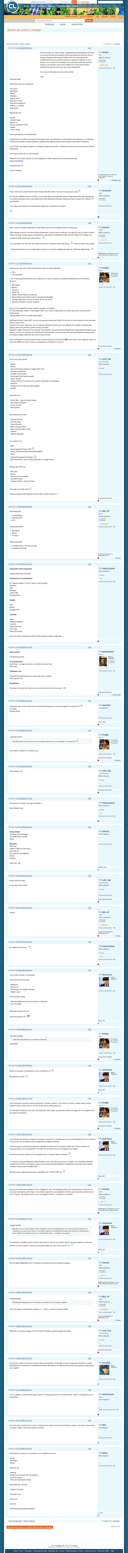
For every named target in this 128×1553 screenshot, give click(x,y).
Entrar (74, 2)
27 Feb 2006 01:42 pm (24, 701)
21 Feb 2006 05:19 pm (24, 48)
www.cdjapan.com (16, 771)
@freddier (117, 348)
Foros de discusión (12, 44)
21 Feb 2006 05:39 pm (24, 223)
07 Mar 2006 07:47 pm (24, 1219)
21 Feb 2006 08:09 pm (24, 507)
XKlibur (105, 52)
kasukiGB (106, 1363)
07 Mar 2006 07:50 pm (24, 1258)
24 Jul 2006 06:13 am (24, 1390)
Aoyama (105, 227)
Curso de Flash (90, 1551)
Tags (97, 16)
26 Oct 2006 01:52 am (24, 1449)
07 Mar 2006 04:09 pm (24, 970)
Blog (33, 6)
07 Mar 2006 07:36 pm (24, 1134)
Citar (89, 48)
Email (114, 581)
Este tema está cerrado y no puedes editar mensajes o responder (30, 1527)
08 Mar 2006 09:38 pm (24, 1292)
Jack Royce (107, 975)
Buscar (89, 20)
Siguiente (117, 44)
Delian (105, 1453)
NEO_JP (105, 511)
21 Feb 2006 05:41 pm (24, 263)
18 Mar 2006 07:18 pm (24, 1358)
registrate (85, 2)
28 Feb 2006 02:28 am (24, 876)
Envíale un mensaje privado (105, 67)
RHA (104, 1425)
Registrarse (49, 24)
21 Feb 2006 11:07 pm (24, 564)
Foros (26, 6)
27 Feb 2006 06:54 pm (24, 766)
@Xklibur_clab (116, 180)
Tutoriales (41, 6)
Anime (112, 16)
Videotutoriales (63, 6)
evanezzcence (108, 1394)
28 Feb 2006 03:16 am (24, 908)
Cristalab (74, 1545)
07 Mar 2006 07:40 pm (24, 1185)
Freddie (105, 268)
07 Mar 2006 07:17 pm (24, 1098)
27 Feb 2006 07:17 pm (24, 798)
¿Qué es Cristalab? (86, 16)
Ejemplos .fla (53, 1551)
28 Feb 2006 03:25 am (24, 942)
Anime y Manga (25, 44)
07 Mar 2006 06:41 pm (24, 1029)
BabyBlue (60, 1545)
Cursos (51, 6)
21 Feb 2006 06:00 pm (24, 355)
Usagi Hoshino (108, 568)
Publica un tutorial (71, 16)
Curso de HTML (103, 1551)
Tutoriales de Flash (40, 1551)
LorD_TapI (106, 359)
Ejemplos (105, 16)
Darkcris (105, 831)
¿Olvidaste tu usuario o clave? (37, 1)
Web (114, 67)
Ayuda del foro (77, 24)
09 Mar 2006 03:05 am (24, 1326)
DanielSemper (108, 652)
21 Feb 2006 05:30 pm (24, 186)
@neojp (118, 558)
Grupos (63, 24)
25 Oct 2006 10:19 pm (24, 1420)
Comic (75, 6)
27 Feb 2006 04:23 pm (24, 730)
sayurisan (106, 705)
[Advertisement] (64, 37)
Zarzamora (106, 190)
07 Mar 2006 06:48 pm (24, 1065)
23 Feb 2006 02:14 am (24, 647)
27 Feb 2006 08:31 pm (24, 827)
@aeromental (116, 694)
